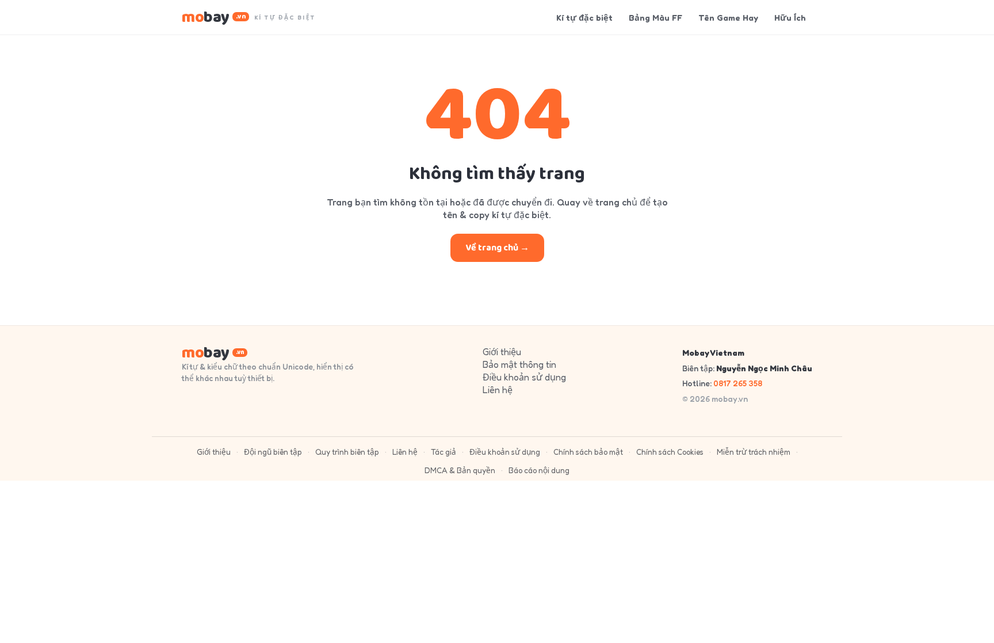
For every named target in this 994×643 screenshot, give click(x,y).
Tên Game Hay (728, 17)
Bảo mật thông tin (519, 364)
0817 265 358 (737, 383)
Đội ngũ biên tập (273, 451)
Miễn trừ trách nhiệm (753, 451)
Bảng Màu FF (655, 17)
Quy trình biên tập (347, 451)
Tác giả (443, 451)
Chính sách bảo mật (588, 451)
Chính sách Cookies (670, 451)
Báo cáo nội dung (539, 470)
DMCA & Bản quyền (460, 470)
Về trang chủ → (497, 248)
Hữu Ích (790, 17)
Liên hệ (498, 389)
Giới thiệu (502, 351)
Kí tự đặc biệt (584, 17)
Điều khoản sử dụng (524, 377)
